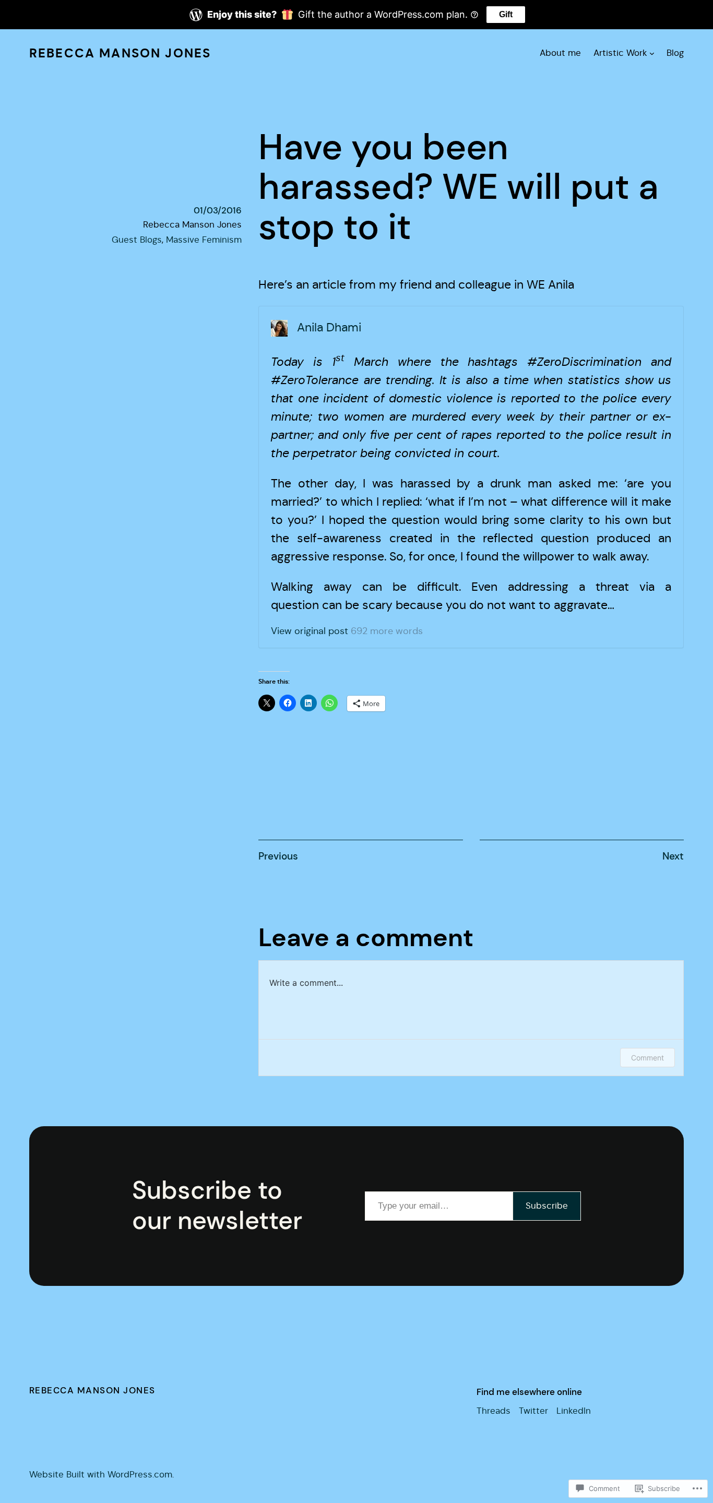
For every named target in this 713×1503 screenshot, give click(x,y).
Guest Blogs (137, 239)
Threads (493, 1410)
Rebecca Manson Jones (120, 53)
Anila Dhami (329, 327)
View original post (309, 631)
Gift (506, 14)
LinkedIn (573, 1410)
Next (673, 856)
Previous (278, 856)
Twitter (533, 1410)
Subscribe (547, 1205)
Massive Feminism (204, 239)
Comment (647, 1057)
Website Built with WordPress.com (100, 1474)
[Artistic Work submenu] (652, 53)
